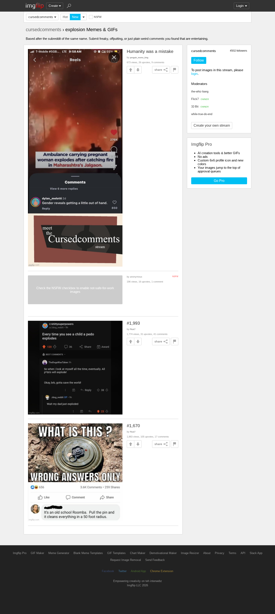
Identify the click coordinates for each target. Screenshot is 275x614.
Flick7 (200, 99)
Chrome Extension (161, 571)
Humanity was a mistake (150, 51)
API (243, 553)
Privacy (219, 553)
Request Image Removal (125, 560)
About (207, 553)
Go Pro (219, 181)
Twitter (122, 571)
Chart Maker (137, 553)
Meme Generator (58, 553)
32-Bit (200, 106)
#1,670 (133, 425)
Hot (65, 17)
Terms (232, 553)
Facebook (108, 571)
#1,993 (133, 323)
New (75, 17)
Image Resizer (190, 553)
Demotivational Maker (163, 553)
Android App (138, 571)
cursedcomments (40, 17)
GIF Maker (37, 553)
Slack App (256, 553)
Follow (199, 60)
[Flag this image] (174, 70)
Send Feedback (155, 560)
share (158, 69)
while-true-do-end (201, 114)
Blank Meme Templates (88, 553)
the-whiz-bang (199, 91)
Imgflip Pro (19, 553)
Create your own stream (212, 125)
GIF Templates (116, 553)
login (194, 73)
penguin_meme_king (139, 57)
